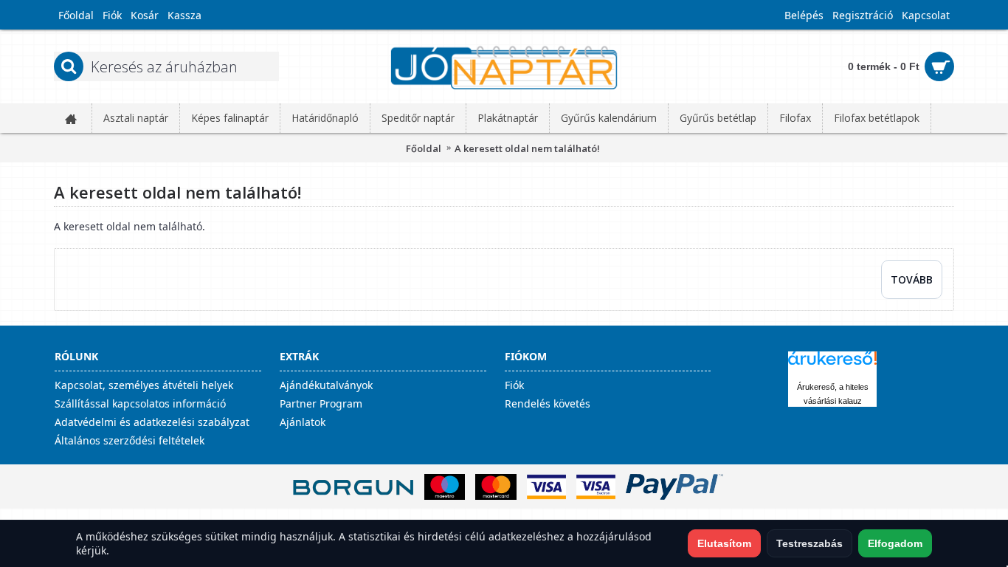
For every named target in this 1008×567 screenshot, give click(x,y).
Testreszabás (809, 543)
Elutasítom (724, 543)
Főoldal (423, 148)
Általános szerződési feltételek (129, 440)
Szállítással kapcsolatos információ (140, 403)
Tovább (912, 279)
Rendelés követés (547, 403)
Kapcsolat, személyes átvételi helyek (144, 385)
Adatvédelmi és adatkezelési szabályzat (152, 422)
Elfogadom (895, 543)
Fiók (514, 385)
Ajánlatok (302, 422)
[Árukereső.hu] (832, 365)
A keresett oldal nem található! (527, 148)
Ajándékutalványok (326, 385)
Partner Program (321, 403)
